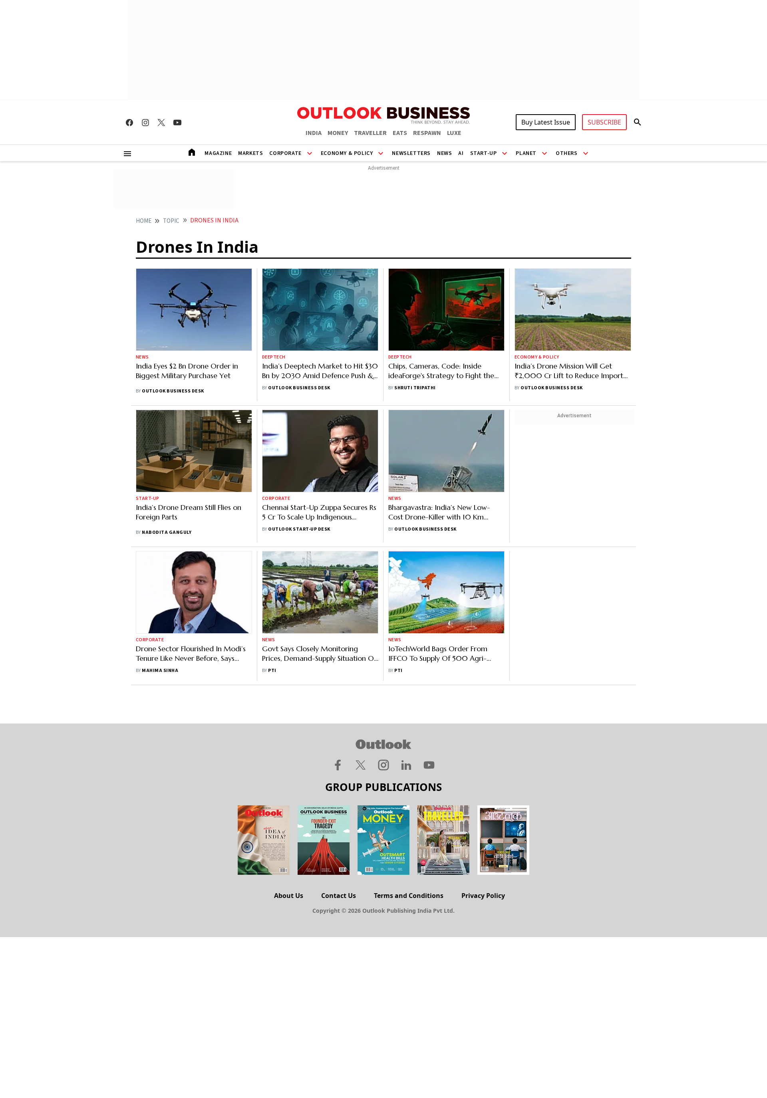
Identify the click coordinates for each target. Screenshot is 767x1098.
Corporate (285, 153)
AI (460, 153)
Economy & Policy (347, 153)
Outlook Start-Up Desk (299, 529)
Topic (171, 221)
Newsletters (411, 153)
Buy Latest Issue (545, 122)
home (143, 221)
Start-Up (483, 153)
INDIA (314, 133)
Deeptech (274, 357)
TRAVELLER (370, 133)
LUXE (454, 133)
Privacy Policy (483, 895)
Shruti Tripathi (414, 387)
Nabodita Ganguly (166, 532)
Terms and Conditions (408, 895)
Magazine (218, 153)
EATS (400, 133)
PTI (272, 670)
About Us (288, 895)
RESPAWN (427, 133)
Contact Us (338, 895)
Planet (526, 153)
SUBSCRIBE (604, 122)
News (444, 153)
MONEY (338, 133)
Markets (250, 153)
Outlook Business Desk (173, 391)
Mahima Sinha (160, 670)
